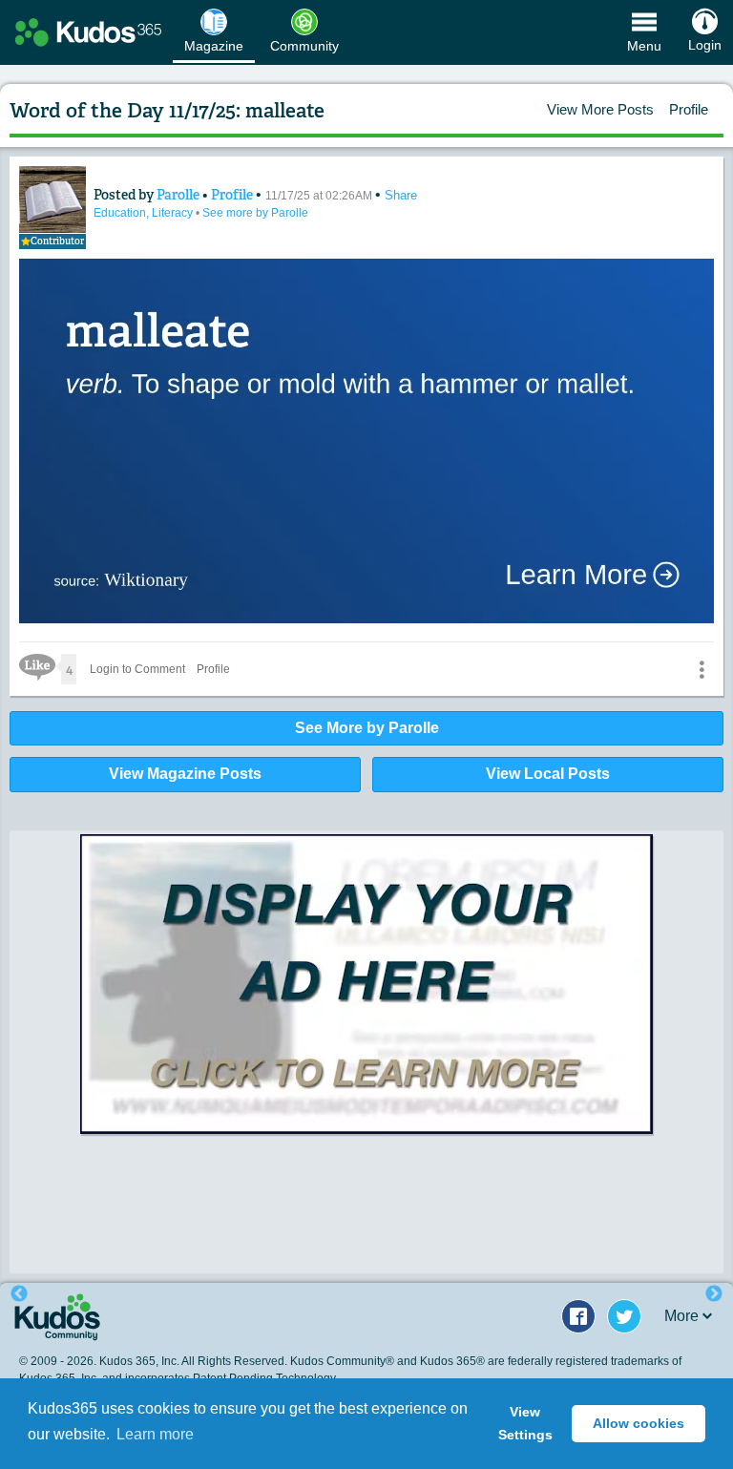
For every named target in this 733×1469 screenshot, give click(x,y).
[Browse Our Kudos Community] (88, 32)
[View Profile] (52, 199)
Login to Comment (137, 669)
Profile (688, 109)
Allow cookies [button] (638, 1423)
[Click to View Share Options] (701, 669)
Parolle (179, 194)
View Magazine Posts (185, 774)
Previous (19, 1294)
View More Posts (600, 109)
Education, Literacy (145, 213)
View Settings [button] (525, 1423)
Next (713, 1294)
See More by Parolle (367, 728)
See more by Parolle (255, 213)
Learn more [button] (155, 1434)
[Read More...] (366, 984)
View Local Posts (548, 774)
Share (401, 195)
